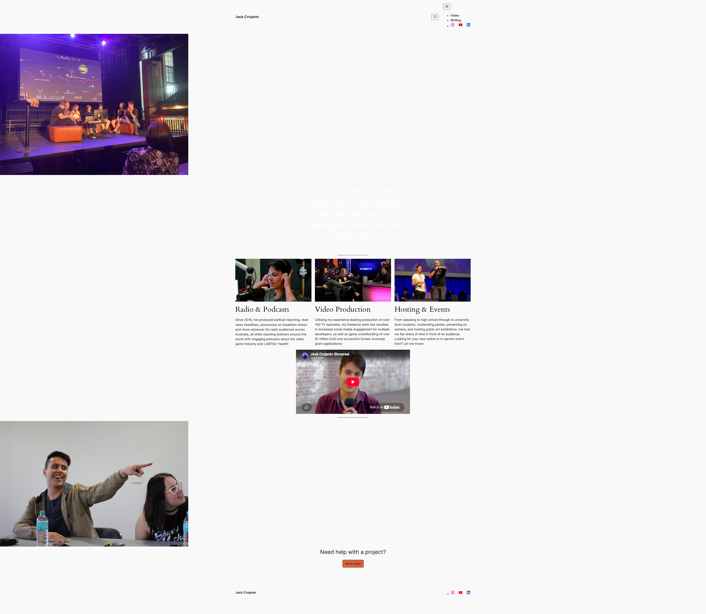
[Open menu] (435, 17)
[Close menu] (446, 7)
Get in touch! (353, 563)
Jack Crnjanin (247, 17)
